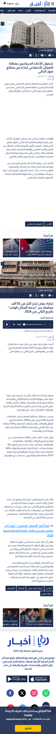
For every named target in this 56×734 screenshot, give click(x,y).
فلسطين (11, 10)
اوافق (28, 728)
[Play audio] (7, 324)
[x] (22, 693)
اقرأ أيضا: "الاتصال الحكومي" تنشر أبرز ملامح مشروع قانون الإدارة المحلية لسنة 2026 (28, 530)
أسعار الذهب (39, 10)
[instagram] (34, 693)
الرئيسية (51, 10)
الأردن (28, 10)
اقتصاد (49, 79)
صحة (20, 10)
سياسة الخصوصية (14, 719)
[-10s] (44, 324)
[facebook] (10, 693)
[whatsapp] (46, 693)
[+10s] (50, 324)
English (10, 4)
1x (14, 324)
